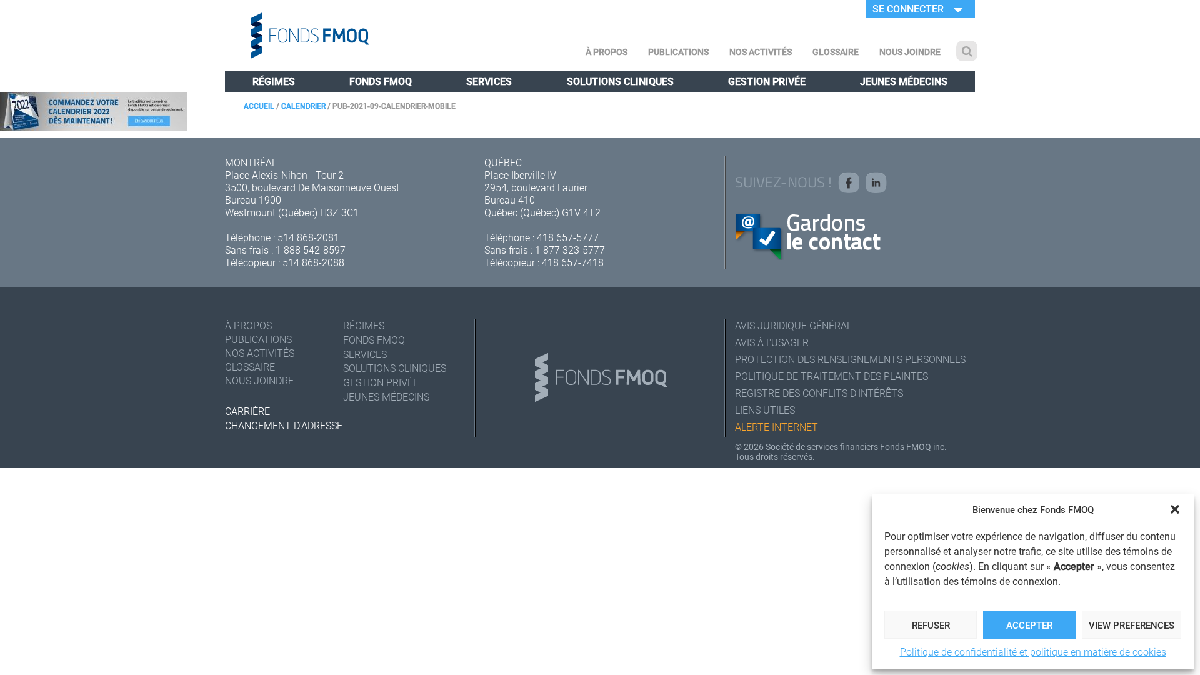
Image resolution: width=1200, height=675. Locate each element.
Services (489, 81)
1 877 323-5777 (570, 249)
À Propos (607, 52)
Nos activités (760, 52)
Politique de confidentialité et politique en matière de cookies (1033, 651)
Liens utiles (765, 409)
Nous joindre (910, 52)
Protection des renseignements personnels (850, 359)
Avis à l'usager (772, 342)
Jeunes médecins (904, 81)
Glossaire (835, 52)
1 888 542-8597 (311, 249)
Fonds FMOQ (380, 81)
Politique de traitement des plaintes (831, 375)
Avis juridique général (793, 325)
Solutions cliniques (620, 81)
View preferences (1131, 625)
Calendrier (303, 106)
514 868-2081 (308, 237)
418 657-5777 (568, 237)
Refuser (931, 625)
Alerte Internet (776, 426)
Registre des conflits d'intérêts (819, 392)
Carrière (247, 411)
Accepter (1029, 625)
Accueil (259, 106)
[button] (1175, 509)
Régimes (273, 81)
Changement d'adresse (283, 425)
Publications (678, 52)
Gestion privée (767, 81)
